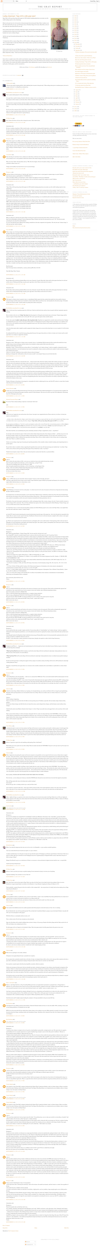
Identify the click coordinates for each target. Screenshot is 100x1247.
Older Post (66, 1228)
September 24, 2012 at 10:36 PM (15, 802)
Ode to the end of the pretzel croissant (83, 59)
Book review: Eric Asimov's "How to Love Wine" (85, 57)
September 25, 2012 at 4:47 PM (15, 1091)
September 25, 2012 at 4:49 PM (15, 1109)
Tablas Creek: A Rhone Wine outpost (80, 153)
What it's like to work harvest (79, 178)
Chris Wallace (9, 726)
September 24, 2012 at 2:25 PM (15, 484)
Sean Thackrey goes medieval (79, 185)
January (77, 104)
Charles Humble (9, 1084)
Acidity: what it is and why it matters (80, 187)
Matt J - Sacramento (10, 982)
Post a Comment (6, 1225)
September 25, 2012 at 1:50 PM (15, 1015)
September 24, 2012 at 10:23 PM (15, 791)
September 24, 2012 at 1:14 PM (15, 396)
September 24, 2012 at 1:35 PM (15, 407)
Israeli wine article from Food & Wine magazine (83, 171)
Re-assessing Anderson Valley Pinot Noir (81, 141)
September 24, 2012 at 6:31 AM (15, 89)
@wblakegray (32, 67)
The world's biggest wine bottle (81, 71)
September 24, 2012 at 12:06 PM (15, 356)
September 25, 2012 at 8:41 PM (15, 1125)
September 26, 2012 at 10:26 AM (15, 1199)
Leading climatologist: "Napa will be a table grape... (86, 61)
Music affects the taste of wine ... (79, 182)
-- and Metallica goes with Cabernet (80, 184)
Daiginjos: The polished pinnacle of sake (81, 194)
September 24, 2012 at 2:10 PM (15, 473)
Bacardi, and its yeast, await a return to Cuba (82, 167)
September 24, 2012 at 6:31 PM (15, 685)
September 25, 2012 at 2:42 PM (15, 1064)
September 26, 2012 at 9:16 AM (15, 1177)
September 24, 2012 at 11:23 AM (15, 293)
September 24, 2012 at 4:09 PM (15, 602)
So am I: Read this (7, 55)
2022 (75, 22)
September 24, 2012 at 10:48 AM (15, 151)
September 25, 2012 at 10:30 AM (15, 947)
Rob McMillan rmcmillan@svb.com (14, 92)
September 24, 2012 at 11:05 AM (15, 274)
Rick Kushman (9, 1003)
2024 (75, 18)
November (77, 46)
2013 (75, 40)
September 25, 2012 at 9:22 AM (15, 902)
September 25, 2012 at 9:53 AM (15, 929)
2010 (75, 108)
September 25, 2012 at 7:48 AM (15, 891)
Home (36, 1228)
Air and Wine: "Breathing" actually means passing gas (84, 176)
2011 (75, 106)
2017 (75, 32)
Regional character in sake (78, 197)
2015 (75, 36)
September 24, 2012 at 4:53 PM (15, 669)
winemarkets (9, 154)
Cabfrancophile (9, 83)
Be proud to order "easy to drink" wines (81, 175)
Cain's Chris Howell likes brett (79, 150)
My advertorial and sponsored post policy (81, 227)
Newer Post (5, 1228)
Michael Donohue (10, 388)
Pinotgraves (8, 138)
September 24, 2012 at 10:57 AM (15, 181)
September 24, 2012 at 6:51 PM (15, 722)
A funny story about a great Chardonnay (83, 55)
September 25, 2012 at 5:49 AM (15, 841)
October (77, 48)
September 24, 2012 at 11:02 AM (15, 212)
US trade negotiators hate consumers (82, 64)
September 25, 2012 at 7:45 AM (15, 876)
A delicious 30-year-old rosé (81, 77)
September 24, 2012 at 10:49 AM (15, 168)
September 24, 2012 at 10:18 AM (15, 122)
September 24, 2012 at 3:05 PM (15, 526)
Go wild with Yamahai (77, 196)
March (76, 100)
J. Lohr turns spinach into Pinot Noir (82, 85)
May (76, 96)
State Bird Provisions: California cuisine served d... (86, 87)
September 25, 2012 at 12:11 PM (15, 1000)
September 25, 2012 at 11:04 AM (15, 979)
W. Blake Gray (9, 118)
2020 (75, 26)
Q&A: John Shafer (76, 156)
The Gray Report (50, 6)
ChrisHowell (9, 487)
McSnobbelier (9, 845)
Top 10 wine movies (77, 180)
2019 (75, 28)
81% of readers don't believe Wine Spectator (84, 83)
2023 (75, 20)
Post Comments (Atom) (13, 1231)
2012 (75, 42)
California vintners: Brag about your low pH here (85, 75)
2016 (75, 34)
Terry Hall (8, 229)
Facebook (50, 67)
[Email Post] (22, 75)
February (77, 102)
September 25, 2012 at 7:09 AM (15, 865)
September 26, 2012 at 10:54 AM (15, 1222)
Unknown (8, 688)
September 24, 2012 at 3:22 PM (15, 581)
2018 (75, 30)
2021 (75, 24)
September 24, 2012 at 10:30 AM (15, 135)
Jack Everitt (8, 806)
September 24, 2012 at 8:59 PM (15, 749)
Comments (29, 1244)
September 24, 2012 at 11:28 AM (15, 304)
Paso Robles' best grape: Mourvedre (80, 169)
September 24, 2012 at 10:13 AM (15, 114)
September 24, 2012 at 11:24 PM (15, 809)
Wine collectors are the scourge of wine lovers (85, 69)
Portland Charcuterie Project (12, 399)
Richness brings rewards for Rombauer (81, 144)
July (76, 92)
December (77, 44)
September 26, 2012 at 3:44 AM (15, 1151)
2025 (75, 16)
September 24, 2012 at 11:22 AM (15, 284)
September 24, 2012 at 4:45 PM (15, 640)
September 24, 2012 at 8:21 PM (15, 736)
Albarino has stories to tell (78, 173)
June (76, 94)
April (76, 98)
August (77, 89)
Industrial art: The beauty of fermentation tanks (85, 73)
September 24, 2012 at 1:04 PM (15, 385)
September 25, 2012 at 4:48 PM (15, 1098)
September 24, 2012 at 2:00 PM (15, 453)
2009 (75, 110)
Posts (28, 1241)
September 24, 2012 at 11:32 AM (15, 336)
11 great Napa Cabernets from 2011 (80, 147)
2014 (75, 38)
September (77, 50)
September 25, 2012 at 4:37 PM (15, 1080)
